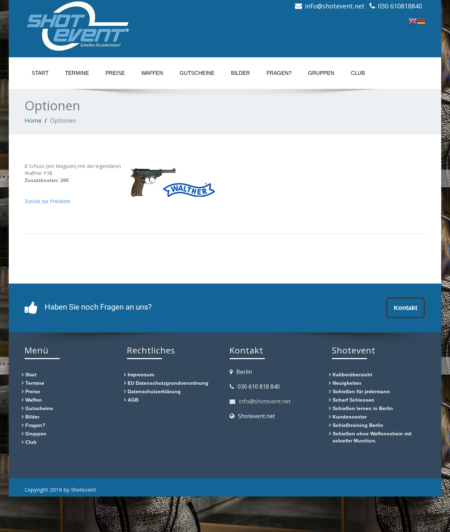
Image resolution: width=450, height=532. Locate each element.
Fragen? (278, 73)
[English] (413, 20)
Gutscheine (197, 73)
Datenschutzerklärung (154, 391)
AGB (133, 399)
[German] (421, 20)
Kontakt (405, 307)
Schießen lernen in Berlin (363, 408)
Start (40, 73)
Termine (77, 73)
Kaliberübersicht (352, 374)
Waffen (152, 73)
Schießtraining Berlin (358, 425)
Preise (115, 73)
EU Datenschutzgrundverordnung (168, 382)
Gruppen (321, 73)
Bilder (240, 73)
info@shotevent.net (265, 401)
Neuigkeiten (347, 382)
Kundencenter (350, 416)
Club (358, 73)
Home (33, 120)
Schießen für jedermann (361, 391)
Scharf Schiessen (353, 399)
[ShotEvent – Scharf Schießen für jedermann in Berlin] (77, 25)
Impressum (141, 374)
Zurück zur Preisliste (47, 201)
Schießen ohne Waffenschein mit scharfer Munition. (372, 437)
